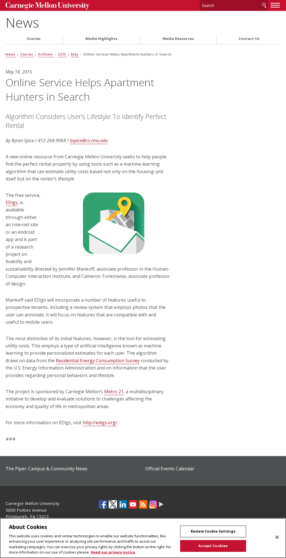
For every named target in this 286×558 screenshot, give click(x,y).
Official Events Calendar (169, 469)
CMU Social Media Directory (161, 504)
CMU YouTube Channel (133, 504)
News (22, 22)
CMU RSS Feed (143, 504)
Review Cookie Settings (213, 531)
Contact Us (249, 38)
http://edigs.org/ (100, 422)
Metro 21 (113, 391)
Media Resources (178, 38)
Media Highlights (101, 38)
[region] (143, 538)
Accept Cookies (213, 545)
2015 (62, 54)
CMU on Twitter (113, 504)
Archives (46, 54)
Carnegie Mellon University (47, 6)
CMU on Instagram (153, 504)
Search (264, 5)
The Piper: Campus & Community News (46, 469)
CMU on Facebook (103, 504)
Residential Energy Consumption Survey (98, 360)
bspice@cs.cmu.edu (89, 140)
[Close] (277, 537)
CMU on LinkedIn (123, 504)
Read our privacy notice (113, 552)
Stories (33, 38)
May (75, 54)
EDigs (12, 202)
